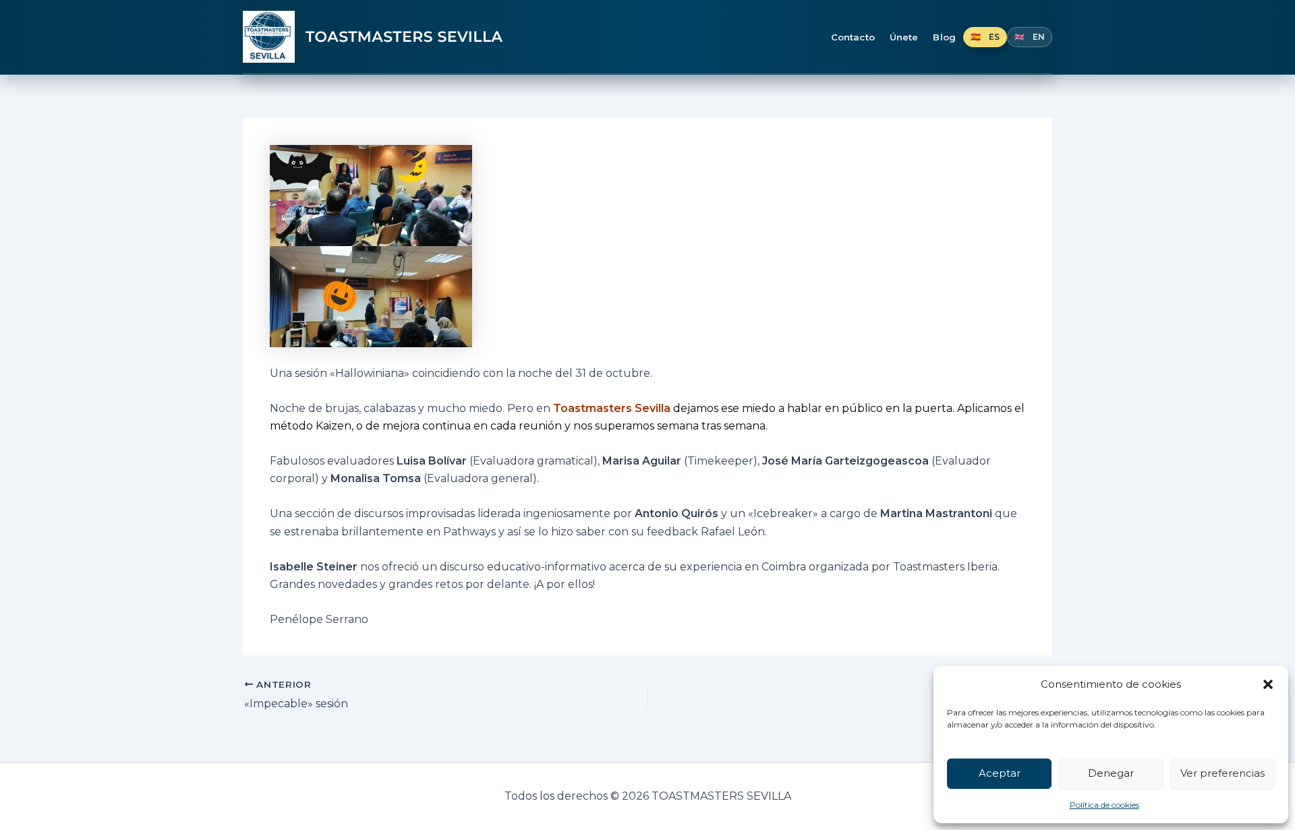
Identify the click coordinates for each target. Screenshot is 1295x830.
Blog (944, 37)
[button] (1268, 684)
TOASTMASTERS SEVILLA (404, 37)
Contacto (853, 37)
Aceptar (999, 773)
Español (985, 37)
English (1029, 37)
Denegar (1111, 773)
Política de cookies (1104, 805)
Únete (904, 37)
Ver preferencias (1222, 773)
